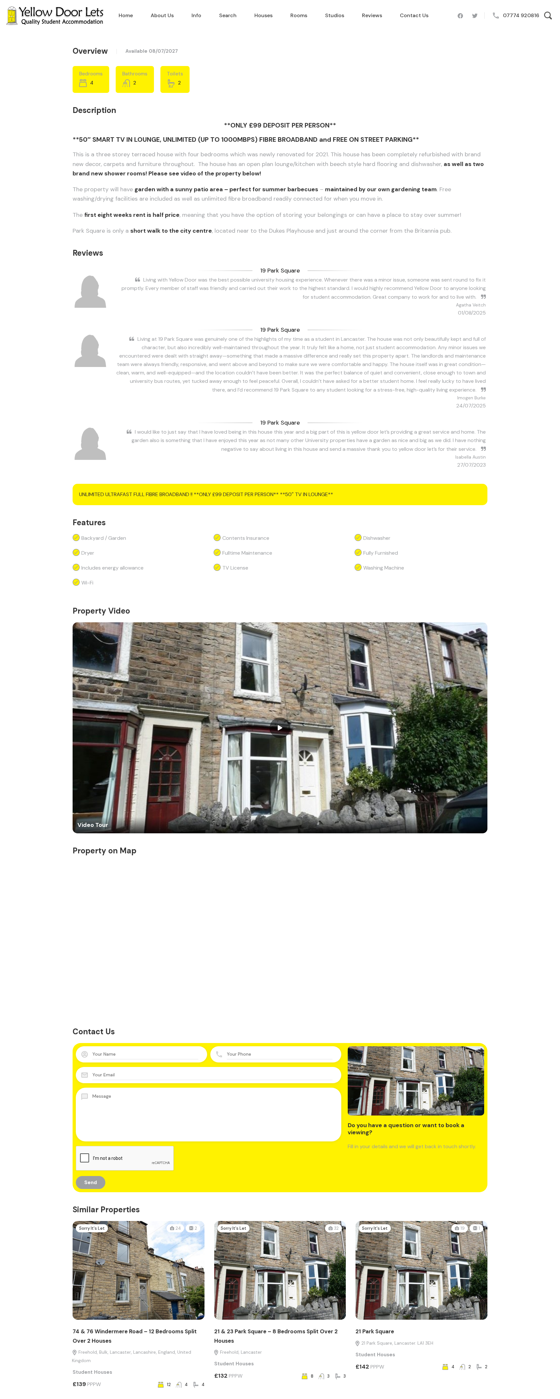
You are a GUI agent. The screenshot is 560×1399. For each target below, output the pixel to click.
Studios (334, 15)
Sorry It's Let (92, 1228)
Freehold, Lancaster (240, 1352)
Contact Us (414, 15)
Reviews (372, 15)
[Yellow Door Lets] (55, 15)
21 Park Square (375, 1331)
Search (228, 15)
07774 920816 (521, 15)
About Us (162, 15)
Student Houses (92, 1372)
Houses (263, 15)
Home (126, 15)
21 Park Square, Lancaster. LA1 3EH (396, 1343)
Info (196, 15)
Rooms (298, 15)
